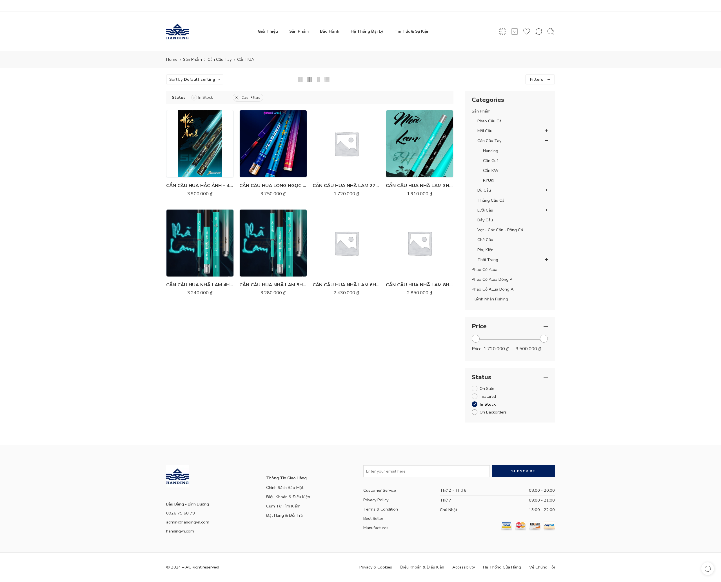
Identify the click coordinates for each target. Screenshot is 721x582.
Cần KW (491, 170)
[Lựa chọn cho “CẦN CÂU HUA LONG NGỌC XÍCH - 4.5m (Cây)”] (256, 172)
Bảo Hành (329, 31)
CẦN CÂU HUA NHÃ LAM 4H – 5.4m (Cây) (200, 285)
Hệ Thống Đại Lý (367, 31)
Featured (488, 396)
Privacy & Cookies (375, 567)
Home (171, 59)
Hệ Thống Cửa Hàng (502, 567)
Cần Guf (490, 160)
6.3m (184, 144)
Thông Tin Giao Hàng (286, 478)
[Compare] (217, 172)
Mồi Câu (484, 131)
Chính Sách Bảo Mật (284, 487)
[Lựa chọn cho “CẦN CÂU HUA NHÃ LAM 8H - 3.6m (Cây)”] (403, 271)
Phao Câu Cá (489, 121)
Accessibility (463, 567)
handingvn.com (180, 531)
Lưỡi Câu (485, 210)
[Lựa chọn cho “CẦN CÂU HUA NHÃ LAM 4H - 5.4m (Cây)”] (183, 271)
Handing (490, 151)
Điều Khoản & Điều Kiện (288, 497)
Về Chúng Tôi (542, 567)
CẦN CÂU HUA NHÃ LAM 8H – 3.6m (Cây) (419, 285)
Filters (536, 79)
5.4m (184, 135)
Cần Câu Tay (220, 59)
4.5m (184, 127)
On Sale (487, 388)
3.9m (257, 135)
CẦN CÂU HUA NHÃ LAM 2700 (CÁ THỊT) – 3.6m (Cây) (346, 185)
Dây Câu (485, 220)
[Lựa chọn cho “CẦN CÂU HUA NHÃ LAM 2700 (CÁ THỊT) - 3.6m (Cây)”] (330, 172)
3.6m (257, 127)
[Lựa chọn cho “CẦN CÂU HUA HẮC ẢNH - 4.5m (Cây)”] (183, 172)
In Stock (205, 97)
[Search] (551, 31)
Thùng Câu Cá (490, 200)
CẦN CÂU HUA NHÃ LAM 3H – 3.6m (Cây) (419, 185)
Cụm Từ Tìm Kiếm (283, 506)
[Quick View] (206, 172)
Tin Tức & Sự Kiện (412, 31)
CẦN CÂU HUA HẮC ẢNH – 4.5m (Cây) (200, 185)
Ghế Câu (485, 239)
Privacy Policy (375, 500)
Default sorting (199, 79)
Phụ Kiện (485, 250)
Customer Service (379, 490)
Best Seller (373, 518)
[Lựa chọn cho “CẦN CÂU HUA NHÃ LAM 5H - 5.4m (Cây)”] (256, 271)
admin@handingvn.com (187, 522)
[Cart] (515, 31)
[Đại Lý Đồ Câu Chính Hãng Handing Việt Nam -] (177, 31)
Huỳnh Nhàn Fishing (490, 299)
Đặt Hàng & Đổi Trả (284, 515)
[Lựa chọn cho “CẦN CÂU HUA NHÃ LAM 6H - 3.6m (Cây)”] (330, 271)
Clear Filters (250, 97)
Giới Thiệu (268, 31)
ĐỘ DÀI (175, 119)
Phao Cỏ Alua (484, 269)
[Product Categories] (502, 31)
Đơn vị (320, 255)
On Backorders (493, 412)
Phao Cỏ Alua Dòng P (492, 279)
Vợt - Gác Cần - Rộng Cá (500, 230)
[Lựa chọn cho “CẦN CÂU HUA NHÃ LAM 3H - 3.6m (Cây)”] (403, 172)
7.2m (184, 152)
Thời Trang (487, 259)
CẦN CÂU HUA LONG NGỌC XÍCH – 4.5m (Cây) (273, 185)
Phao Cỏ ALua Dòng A (493, 289)
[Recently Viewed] (707, 568)
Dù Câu (484, 190)
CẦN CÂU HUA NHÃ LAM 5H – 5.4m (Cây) (273, 285)
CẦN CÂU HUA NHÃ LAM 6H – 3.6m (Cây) (346, 285)
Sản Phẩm (299, 31)
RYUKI (488, 180)
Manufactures (375, 528)
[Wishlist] (194, 172)
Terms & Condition (380, 509)
